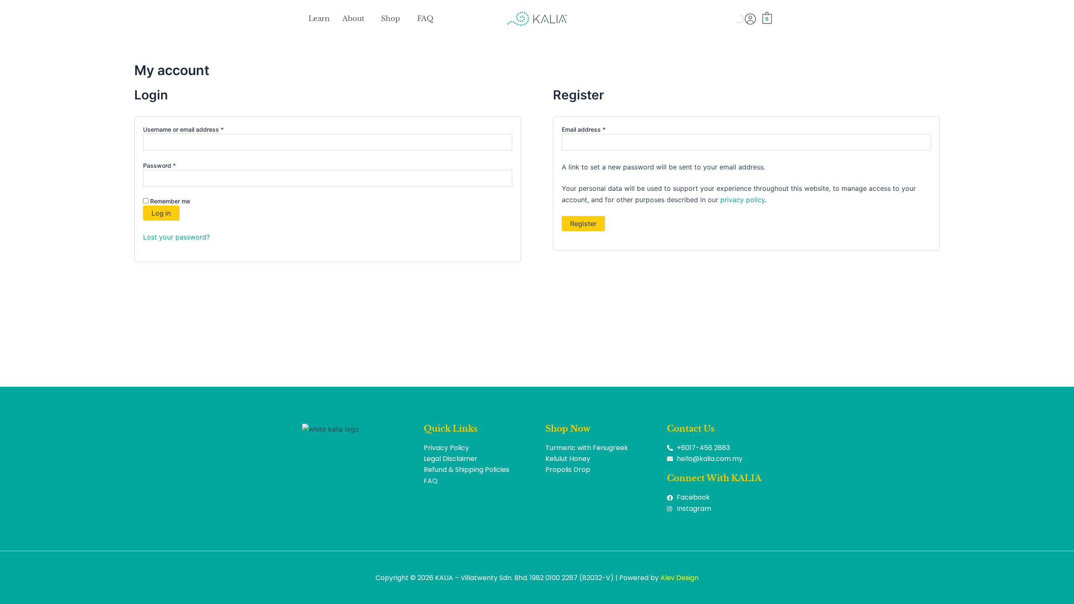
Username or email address (195, 129)
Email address (596, 129)
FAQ (425, 18)
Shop (390, 18)
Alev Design (679, 578)
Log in (161, 213)
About (353, 18)
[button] (355, 19)
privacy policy (742, 199)
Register (583, 223)
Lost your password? (176, 237)
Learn (319, 18)
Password (171, 165)
